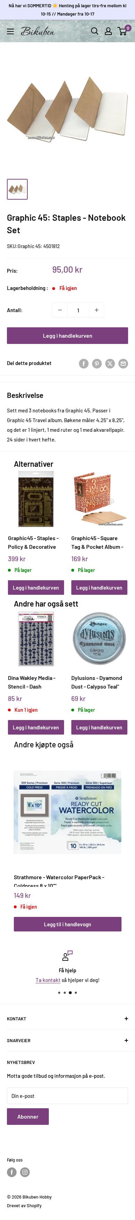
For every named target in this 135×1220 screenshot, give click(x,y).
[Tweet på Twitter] (110, 363)
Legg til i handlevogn (67, 924)
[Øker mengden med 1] (96, 310)
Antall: (14, 310)
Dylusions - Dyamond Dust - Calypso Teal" (96, 682)
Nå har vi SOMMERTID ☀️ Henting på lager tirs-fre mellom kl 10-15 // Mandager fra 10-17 (67, 10)
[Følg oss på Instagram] (25, 1172)
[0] (122, 31)
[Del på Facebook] (84, 363)
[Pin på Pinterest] (97, 363)
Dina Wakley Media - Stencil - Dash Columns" (31, 682)
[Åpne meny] (10, 31)
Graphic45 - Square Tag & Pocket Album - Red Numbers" (97, 542)
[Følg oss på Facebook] (12, 1172)
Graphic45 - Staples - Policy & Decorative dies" (33, 542)
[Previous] (15, 526)
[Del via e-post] (123, 363)
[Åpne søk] (95, 31)
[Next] (120, 526)
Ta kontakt (48, 980)
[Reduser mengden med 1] (60, 310)
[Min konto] (108, 31)
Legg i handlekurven (67, 335)
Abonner (27, 1116)
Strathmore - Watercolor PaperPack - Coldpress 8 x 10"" (59, 880)
